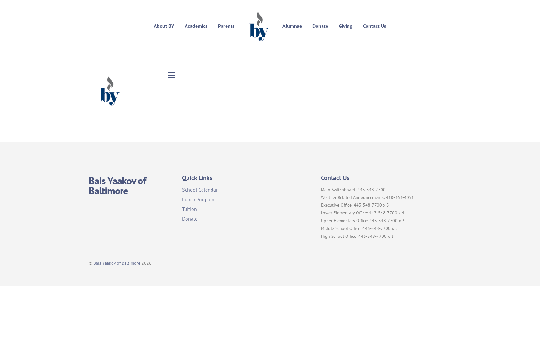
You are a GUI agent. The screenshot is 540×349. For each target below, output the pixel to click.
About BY (164, 26)
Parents (226, 26)
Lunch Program (198, 199)
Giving (345, 26)
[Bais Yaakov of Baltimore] (258, 26)
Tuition (189, 209)
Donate (320, 26)
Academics (196, 26)
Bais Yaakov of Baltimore (116, 263)
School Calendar (200, 190)
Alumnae (292, 26)
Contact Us (374, 26)
